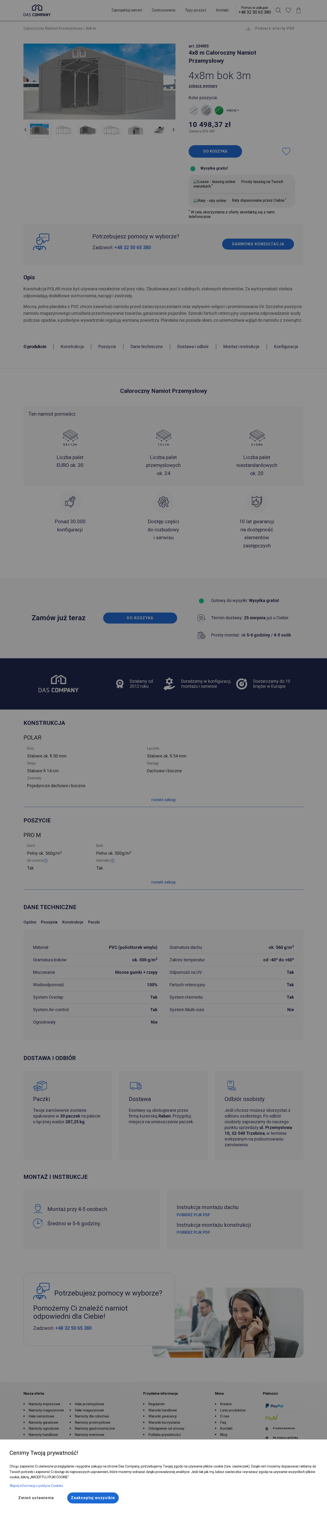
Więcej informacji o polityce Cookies (36, 1486)
